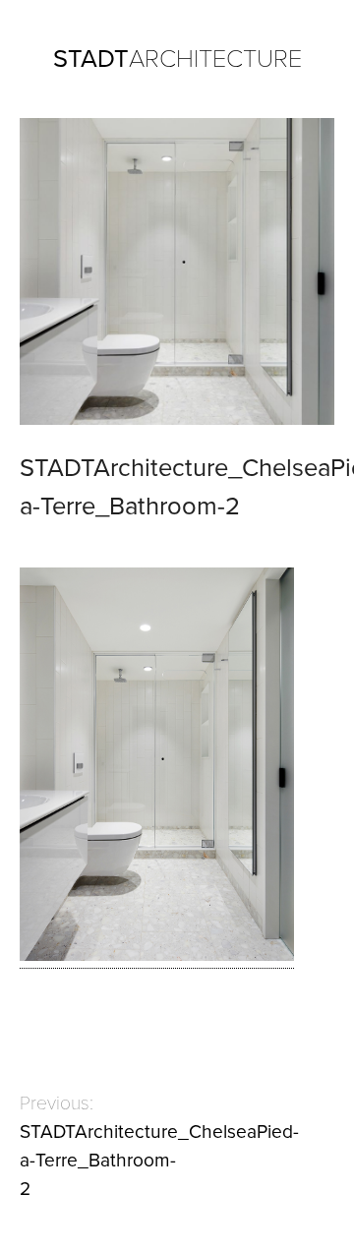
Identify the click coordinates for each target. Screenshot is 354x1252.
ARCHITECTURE (177, 59)
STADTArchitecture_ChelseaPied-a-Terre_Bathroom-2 (159, 1160)
